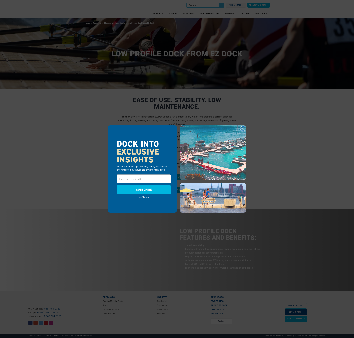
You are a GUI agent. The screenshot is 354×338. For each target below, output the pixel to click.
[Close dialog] (243, 128)
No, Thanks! (144, 197)
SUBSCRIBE (144, 190)
